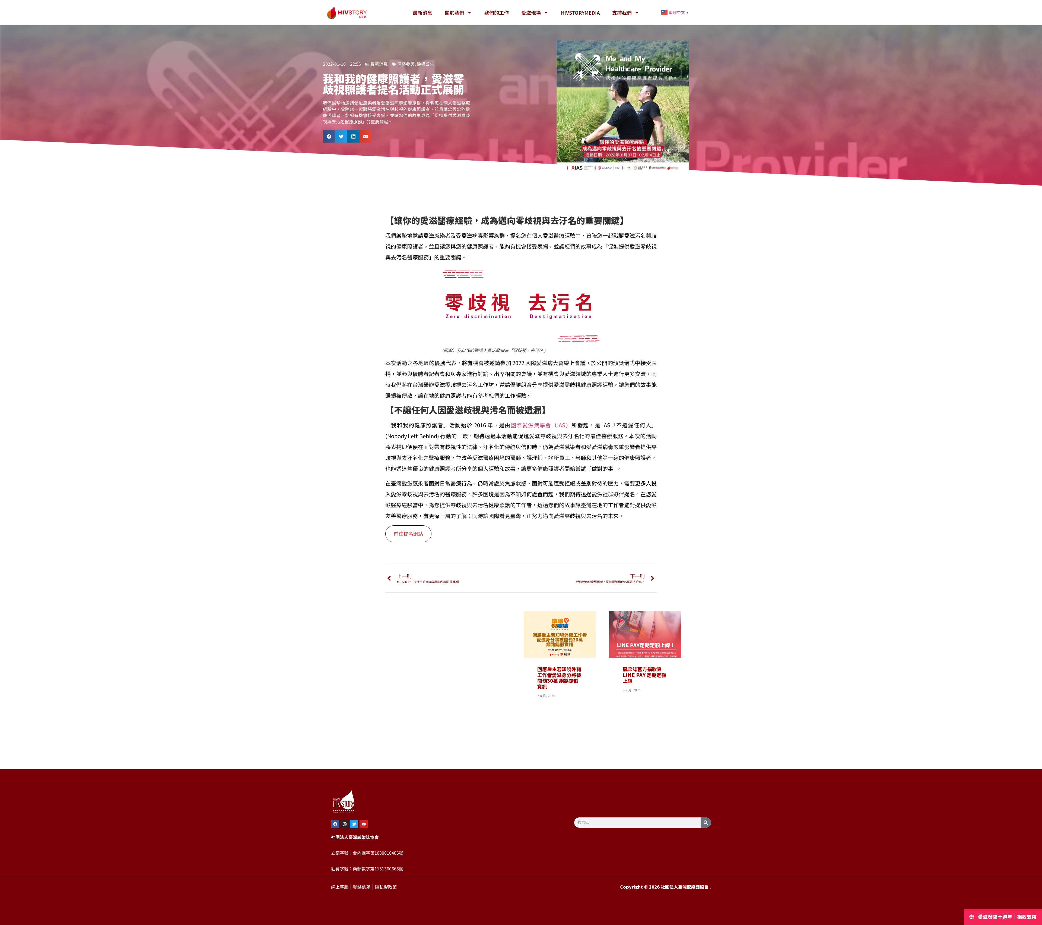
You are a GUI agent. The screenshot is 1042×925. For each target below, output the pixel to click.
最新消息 (422, 12)
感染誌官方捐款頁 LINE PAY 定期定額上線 (644, 675)
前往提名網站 (408, 533)
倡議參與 (406, 64)
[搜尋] (706, 822)
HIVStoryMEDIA (580, 12)
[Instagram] (345, 824)
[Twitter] (354, 824)
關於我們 (454, 12)
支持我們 (622, 12)
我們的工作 (496, 12)
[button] (329, 136)
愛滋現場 (531, 12)
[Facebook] (335, 824)
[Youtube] (364, 824)
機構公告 (425, 64)
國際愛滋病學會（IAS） (541, 425)
